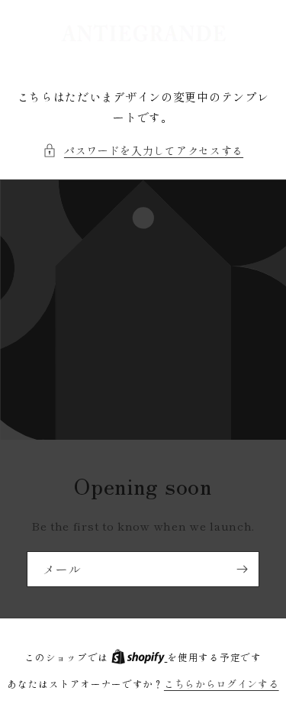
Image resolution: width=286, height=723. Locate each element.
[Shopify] (139, 657)
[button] (143, 150)
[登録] (242, 569)
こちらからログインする (221, 683)
